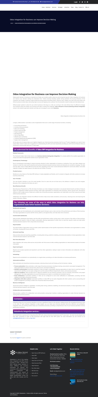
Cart (88, 7)
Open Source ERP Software (38, 353)
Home (43, 7)
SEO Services (35, 370)
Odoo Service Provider (37, 360)
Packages (60, 7)
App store (32, 318)
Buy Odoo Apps (35, 368)
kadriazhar (52, 375)
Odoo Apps (34, 358)
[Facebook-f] (80, 2)
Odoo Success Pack (36, 363)
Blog (76, 7)
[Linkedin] (87, 2)
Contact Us (81, 7)
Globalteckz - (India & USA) (26, 393)
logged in (18, 337)
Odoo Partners (35, 365)
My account (35, 375)
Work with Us (35, 373)
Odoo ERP (34, 355)
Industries (66, 7)
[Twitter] (82, 2)
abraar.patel (59, 375)
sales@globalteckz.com (19, 318)
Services (54, 7)
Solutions (48, 7)
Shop (72, 7)
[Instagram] (85, 2)
